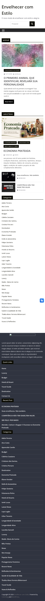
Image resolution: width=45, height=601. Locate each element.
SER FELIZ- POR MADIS (10, 420)
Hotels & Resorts (8, 250)
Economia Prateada (10, 142)
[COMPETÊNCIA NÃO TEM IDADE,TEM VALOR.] (8, 187)
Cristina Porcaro (7, 224)
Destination (6, 228)
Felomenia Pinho (7, 246)
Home (4, 368)
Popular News (7, 296)
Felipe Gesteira (7, 242)
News (4, 289)
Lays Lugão (6, 260)
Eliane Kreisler (7, 235)
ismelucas (18, 74)
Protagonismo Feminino (10, 300)
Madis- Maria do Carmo (11, 146)
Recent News (6, 303)
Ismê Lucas (6, 253)
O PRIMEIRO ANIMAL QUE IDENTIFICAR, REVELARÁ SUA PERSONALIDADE (21, 81)
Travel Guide (6, 318)
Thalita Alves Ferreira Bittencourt (14, 314)
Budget (4, 214)
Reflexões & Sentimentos (11, 307)
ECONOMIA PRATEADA (17, 150)
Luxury (4, 278)
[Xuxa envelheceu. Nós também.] (8, 176)
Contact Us (6, 396)
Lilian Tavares (7, 264)
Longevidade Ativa (24, 142)
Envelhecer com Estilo (21, 594)
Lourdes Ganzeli (7, 275)
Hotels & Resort (7, 382)
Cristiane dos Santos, (9, 221)
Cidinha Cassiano (8, 217)
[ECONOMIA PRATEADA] (22, 128)
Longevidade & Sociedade (12, 70)
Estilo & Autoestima (9, 239)
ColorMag (5, 597)
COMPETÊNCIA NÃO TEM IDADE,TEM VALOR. (25, 186)
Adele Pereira (7, 203)
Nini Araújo (5, 293)
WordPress (15, 597)
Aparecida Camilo (8, 210)
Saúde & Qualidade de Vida (11, 311)
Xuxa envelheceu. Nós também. (28, 175)
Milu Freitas (6, 285)
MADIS (16, 155)
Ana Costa (5, 206)
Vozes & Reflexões (9, 321)
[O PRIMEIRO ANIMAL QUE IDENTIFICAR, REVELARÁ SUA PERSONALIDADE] (22, 55)
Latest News (6, 257)
